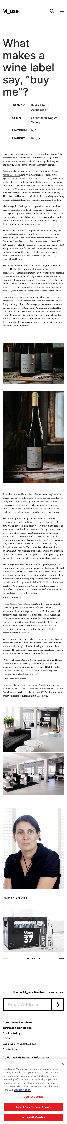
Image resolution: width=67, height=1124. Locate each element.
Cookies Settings (33, 1096)
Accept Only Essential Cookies (34, 1107)
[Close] (63, 1064)
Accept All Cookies (33, 1117)
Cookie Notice (22, 1089)
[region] (33, 1091)
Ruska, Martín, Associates (15, 604)
